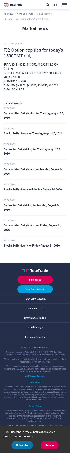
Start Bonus (35, 280)
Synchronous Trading (35, 318)
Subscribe (22, 445)
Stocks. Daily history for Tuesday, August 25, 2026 (33, 133)
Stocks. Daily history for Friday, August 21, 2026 (32, 245)
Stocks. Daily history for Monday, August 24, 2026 (33, 189)
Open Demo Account (35, 289)
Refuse (49, 445)
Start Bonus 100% (35, 308)
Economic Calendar (35, 337)
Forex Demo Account (35, 299)
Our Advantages (35, 327)
